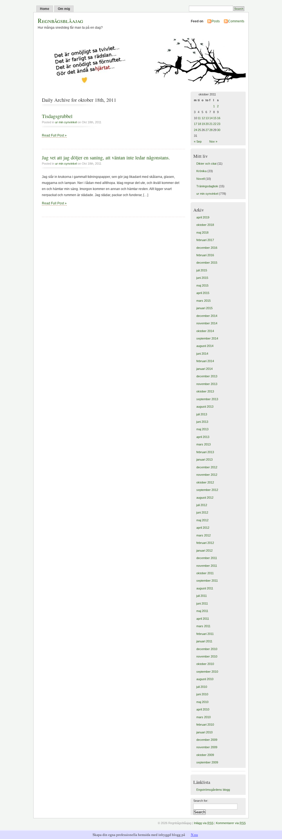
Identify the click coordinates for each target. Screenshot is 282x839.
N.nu (194, 835)
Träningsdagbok (207, 186)
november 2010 (206, 656)
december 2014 (206, 315)
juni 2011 (202, 603)
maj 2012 (202, 520)
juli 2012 (201, 505)
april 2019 (202, 217)
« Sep (198, 141)
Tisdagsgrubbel (57, 116)
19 (203, 123)
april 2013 (202, 437)
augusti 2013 (204, 406)
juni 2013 (202, 421)
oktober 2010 (205, 664)
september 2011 (207, 580)
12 (203, 118)
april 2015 (202, 293)
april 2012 (202, 527)
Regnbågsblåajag (60, 21)
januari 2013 (204, 459)
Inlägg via (203, 823)
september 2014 (207, 338)
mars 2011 (203, 626)
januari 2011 (204, 641)
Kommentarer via (231, 823)
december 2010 (206, 649)
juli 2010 (201, 686)
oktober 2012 (205, 482)
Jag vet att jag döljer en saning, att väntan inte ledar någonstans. (106, 157)
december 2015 (206, 262)
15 (214, 118)
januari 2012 (204, 550)
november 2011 (206, 565)
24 (195, 130)
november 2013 (206, 384)
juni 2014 (202, 353)
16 (218, 118)
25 (199, 130)
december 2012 (206, 467)
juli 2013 (201, 414)
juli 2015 (201, 270)
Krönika (201, 171)
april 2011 (202, 618)
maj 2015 (202, 285)
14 (211, 118)
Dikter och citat (206, 163)
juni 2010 (202, 694)
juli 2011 (201, 595)
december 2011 (206, 558)
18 (199, 123)
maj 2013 (202, 429)
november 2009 (206, 747)
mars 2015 (203, 300)
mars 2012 (203, 535)
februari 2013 (205, 452)
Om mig (64, 9)
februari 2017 (205, 240)
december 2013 (206, 376)
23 (218, 123)
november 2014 (206, 323)
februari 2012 (205, 542)
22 (214, 123)
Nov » (213, 141)
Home (44, 9)
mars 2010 (203, 717)
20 (207, 123)
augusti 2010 (204, 679)
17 (195, 123)
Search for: (200, 800)
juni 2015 (202, 277)
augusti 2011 (204, 588)
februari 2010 (205, 724)
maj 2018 (202, 232)
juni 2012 (202, 512)
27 (207, 130)
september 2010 (207, 671)
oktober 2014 (205, 331)
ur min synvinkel (66, 122)
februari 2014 (205, 361)
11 (199, 118)
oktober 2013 (205, 391)
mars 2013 (203, 444)
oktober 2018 (205, 224)
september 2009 (207, 762)
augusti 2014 (204, 346)
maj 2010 (202, 702)
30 (218, 130)
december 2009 (206, 739)
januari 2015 (204, 308)
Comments (236, 21)
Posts (216, 21)
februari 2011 (205, 633)
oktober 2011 (205, 573)
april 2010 (202, 709)
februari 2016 (205, 255)
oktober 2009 (205, 755)
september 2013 (207, 399)
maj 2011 (202, 611)
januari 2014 (204, 368)
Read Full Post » (54, 135)
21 (211, 123)
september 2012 (207, 489)
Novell (200, 178)
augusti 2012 (204, 497)
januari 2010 (204, 732)
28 (211, 130)
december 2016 (206, 247)
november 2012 (206, 474)
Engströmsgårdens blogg (213, 789)
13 (207, 118)
